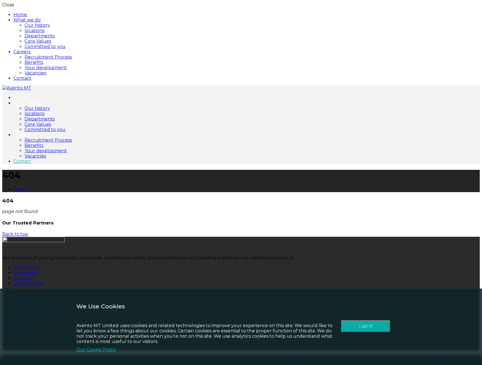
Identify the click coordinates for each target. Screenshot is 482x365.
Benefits (34, 62)
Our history (37, 25)
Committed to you (45, 46)
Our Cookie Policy (96, 349)
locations (34, 30)
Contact (22, 78)
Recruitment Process (48, 57)
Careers (21, 51)
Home (20, 14)
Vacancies (35, 73)
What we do (27, 20)
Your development (46, 67)
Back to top (15, 234)
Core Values (38, 41)
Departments (40, 35)
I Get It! (366, 326)
